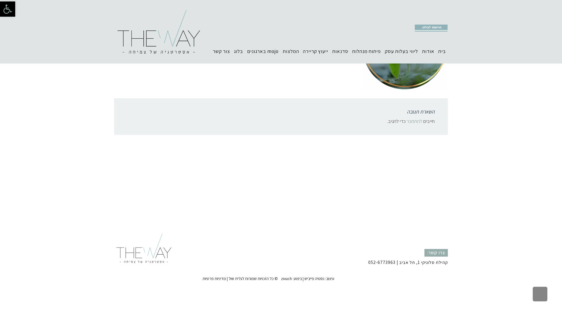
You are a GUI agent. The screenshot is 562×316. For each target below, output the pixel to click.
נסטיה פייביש (314, 278)
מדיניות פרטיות (214, 278)
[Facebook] (416, 19)
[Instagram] (425, 19)
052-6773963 (381, 262)
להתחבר (414, 121)
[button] (7, 9)
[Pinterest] (434, 19)
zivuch (286, 278)
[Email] (443, 19)
